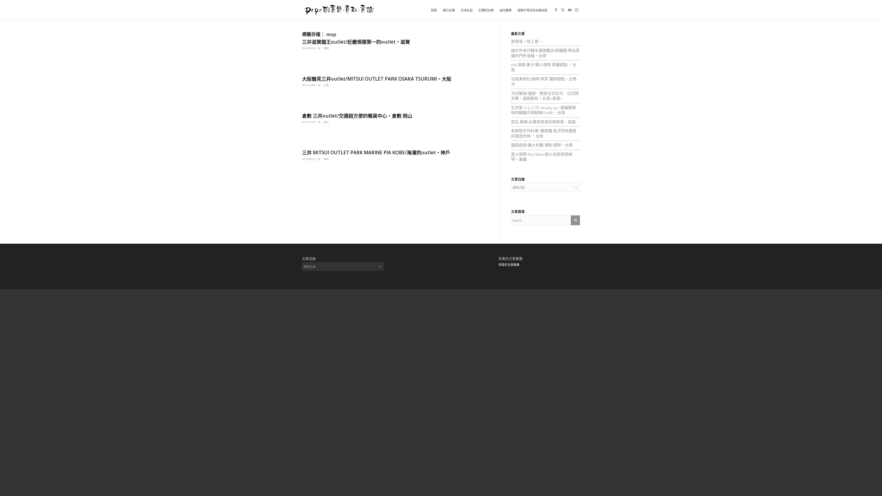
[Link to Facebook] (555, 9)
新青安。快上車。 (526, 41)
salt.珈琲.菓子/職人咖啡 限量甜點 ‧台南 (543, 67)
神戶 (326, 159)
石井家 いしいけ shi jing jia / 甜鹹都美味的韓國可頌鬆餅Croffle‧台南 (543, 110)
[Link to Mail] (569, 9)
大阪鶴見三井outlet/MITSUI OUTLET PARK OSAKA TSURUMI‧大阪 (376, 79)
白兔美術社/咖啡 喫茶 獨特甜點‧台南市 (544, 81)
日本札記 (467, 10)
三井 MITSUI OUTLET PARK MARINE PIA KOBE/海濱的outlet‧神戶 (376, 152)
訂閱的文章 (486, 10)
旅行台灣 (449, 10)
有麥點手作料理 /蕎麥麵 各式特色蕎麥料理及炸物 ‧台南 (544, 133)
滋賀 (326, 48)
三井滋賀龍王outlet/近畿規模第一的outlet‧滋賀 (356, 42)
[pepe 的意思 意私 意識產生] (341, 10)
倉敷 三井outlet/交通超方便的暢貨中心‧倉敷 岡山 (357, 116)
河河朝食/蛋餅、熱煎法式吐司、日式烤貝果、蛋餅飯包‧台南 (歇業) (545, 96)
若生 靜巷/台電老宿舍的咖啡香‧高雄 (543, 121)
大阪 (326, 85)
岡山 (326, 122)
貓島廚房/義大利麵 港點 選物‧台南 (542, 145)
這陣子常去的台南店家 (532, 10)
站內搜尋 (506, 10)
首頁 (434, 10)
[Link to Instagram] (576, 9)
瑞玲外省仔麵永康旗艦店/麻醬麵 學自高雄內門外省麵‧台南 (545, 53)
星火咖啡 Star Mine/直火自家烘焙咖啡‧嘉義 (541, 157)
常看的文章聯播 (508, 264)
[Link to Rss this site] (562, 9)
